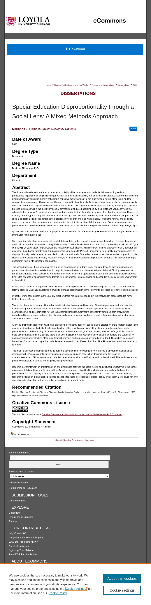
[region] (75, 584)
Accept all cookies (122, 578)
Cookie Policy (58, 593)
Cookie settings (76, 588)
